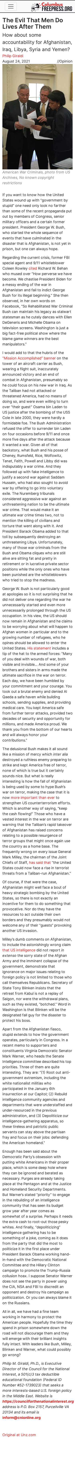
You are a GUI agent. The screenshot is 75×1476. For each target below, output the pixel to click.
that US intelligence (18, 950)
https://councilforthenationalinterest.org (38, 1401)
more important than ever (33, 797)
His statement (39, 648)
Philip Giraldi (12, 56)
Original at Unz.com (19, 1435)
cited (33, 268)
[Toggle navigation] (11, 6)
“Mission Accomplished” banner (29, 358)
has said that (40, 862)
